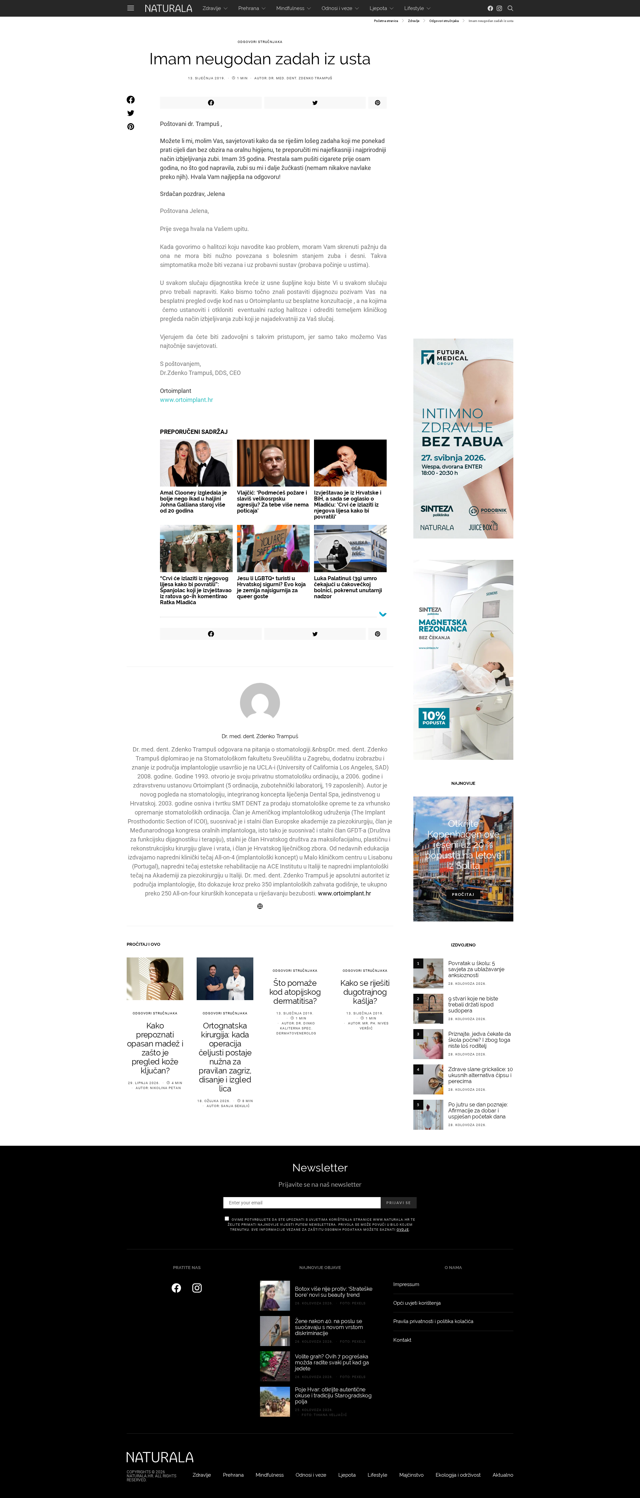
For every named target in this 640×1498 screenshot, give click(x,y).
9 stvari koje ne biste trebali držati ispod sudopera (473, 1004)
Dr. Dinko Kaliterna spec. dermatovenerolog (296, 1028)
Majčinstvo (411, 1475)
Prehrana (248, 8)
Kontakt (402, 1340)
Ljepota (378, 8)
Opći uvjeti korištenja (417, 1303)
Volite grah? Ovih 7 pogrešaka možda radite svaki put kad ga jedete (332, 1362)
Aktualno (503, 1475)
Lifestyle (414, 8)
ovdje (403, 1229)
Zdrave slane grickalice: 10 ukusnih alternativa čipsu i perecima (480, 1075)
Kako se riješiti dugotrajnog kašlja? (365, 992)
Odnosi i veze (337, 8)
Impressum (406, 1284)
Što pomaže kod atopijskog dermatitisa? (295, 992)
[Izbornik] (131, 8)
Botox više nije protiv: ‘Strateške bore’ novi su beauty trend (333, 1292)
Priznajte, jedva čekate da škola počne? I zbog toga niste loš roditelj (479, 1040)
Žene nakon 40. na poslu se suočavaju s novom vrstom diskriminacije (329, 1327)
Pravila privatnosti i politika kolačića (433, 1321)
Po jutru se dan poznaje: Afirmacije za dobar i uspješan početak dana (478, 1110)
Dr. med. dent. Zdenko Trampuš (300, 78)
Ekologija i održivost (458, 1475)
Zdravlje (212, 8)
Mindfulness (290, 8)
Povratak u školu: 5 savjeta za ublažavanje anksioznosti (476, 969)
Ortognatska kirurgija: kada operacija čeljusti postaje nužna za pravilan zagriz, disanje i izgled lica (225, 1057)
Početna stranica (386, 21)
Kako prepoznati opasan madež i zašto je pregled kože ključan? (155, 1048)
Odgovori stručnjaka (444, 21)
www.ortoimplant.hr (186, 399)
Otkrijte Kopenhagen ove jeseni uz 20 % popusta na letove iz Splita (463, 844)
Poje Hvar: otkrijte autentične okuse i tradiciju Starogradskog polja (333, 1395)
